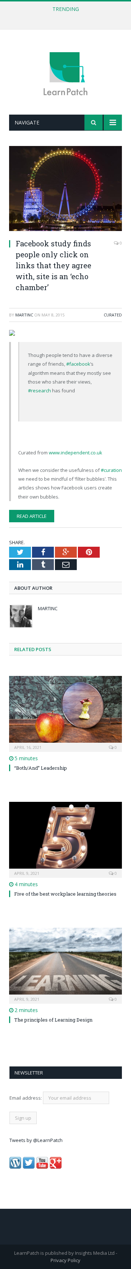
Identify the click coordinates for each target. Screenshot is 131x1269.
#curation (111, 470)
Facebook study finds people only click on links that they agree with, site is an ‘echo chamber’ (53, 265)
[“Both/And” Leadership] (65, 713)
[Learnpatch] (65, 73)
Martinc (24, 315)
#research (39, 390)
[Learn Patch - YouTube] (42, 1167)
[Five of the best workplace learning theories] (65, 839)
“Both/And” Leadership (40, 768)
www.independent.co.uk (75, 452)
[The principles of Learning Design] (65, 965)
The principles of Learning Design (53, 1019)
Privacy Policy (65, 1260)
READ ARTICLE (32, 516)
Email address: (26, 1098)
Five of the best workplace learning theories (65, 894)
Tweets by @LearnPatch (36, 1140)
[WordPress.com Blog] (15, 1167)
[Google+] (55, 1167)
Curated (113, 315)
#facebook (78, 364)
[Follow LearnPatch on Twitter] (29, 1167)
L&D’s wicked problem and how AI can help (64, 17)
